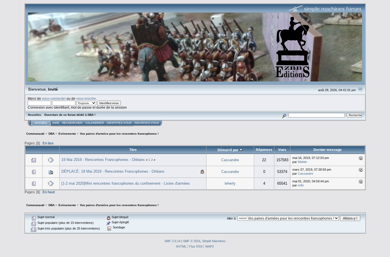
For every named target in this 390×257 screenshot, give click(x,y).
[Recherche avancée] (284, 115)
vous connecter (54, 98)
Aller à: (231, 218)
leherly (230, 183)
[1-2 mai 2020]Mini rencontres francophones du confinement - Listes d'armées (125, 183)
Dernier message (327, 150)
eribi (300, 185)
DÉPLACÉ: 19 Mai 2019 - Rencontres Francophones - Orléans (112, 171)
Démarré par (228, 150)
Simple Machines (214, 241)
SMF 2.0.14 (172, 241)
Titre (133, 150)
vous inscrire (86, 98)
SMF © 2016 (191, 241)
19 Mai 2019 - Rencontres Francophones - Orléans (103, 160)
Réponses (264, 150)
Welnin (302, 162)
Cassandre (230, 160)
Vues (282, 150)
